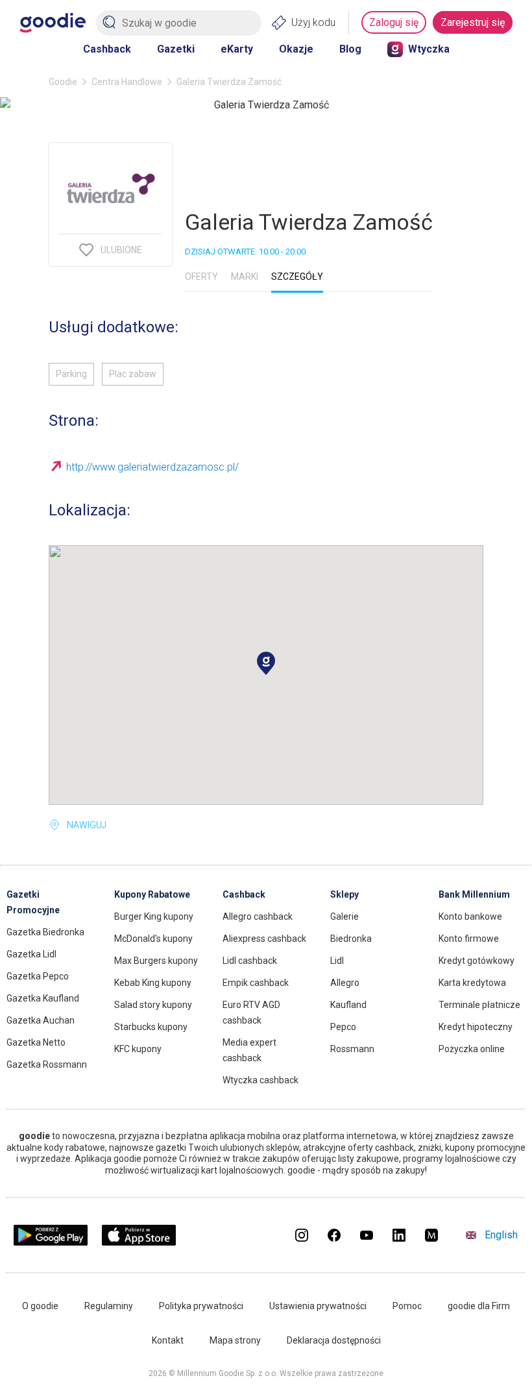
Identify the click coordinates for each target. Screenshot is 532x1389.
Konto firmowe (469, 938)
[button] (266, 663)
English (501, 1235)
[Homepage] (52, 22)
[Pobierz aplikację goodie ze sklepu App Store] (139, 1242)
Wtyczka (429, 49)
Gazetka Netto (36, 1042)
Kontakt (168, 1340)
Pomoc (407, 1306)
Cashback (107, 49)
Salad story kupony (153, 1005)
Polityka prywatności (201, 1306)
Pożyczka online (472, 1049)
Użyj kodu (313, 22)
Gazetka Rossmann (46, 1064)
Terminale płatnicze (479, 1005)
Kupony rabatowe (152, 894)
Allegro (344, 982)
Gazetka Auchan (40, 1020)
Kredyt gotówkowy (476, 960)
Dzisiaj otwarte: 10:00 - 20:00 (245, 251)
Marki (244, 276)
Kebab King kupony (152, 982)
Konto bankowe (470, 916)
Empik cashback (256, 982)
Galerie (344, 916)
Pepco (343, 1027)
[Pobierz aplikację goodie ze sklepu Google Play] (50, 1242)
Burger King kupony (153, 916)
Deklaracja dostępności (334, 1340)
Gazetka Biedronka (45, 932)
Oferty (201, 276)
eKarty (237, 49)
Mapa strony (235, 1340)
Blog (350, 49)
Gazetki (176, 49)
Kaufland (348, 1005)
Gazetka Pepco (37, 976)
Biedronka (351, 938)
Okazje (296, 49)
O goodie (40, 1306)
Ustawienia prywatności (318, 1306)
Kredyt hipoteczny (476, 1027)
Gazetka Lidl (31, 954)
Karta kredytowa (472, 982)
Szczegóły (297, 276)
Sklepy (344, 894)
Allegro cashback (258, 916)
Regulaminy (108, 1306)
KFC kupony (138, 1049)
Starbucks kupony (150, 1027)
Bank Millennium (474, 894)
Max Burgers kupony (156, 960)
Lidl (337, 960)
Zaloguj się (393, 22)
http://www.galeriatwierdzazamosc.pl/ (152, 467)
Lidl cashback (250, 960)
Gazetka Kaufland (42, 998)
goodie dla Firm (479, 1306)
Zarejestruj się (473, 22)
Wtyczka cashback (260, 1080)
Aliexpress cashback (264, 938)
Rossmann (352, 1049)
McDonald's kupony (153, 938)
